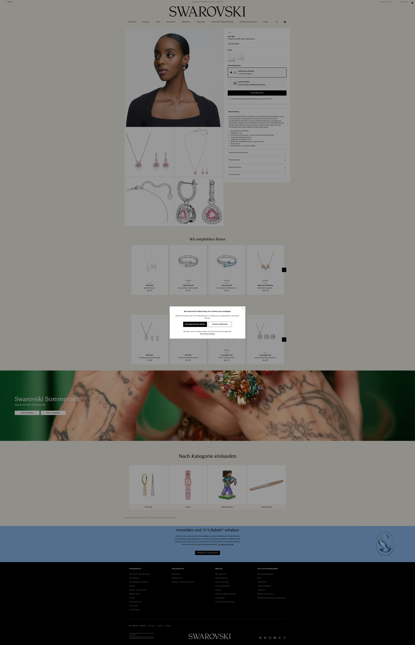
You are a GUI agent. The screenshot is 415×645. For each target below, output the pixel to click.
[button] (243, 308)
